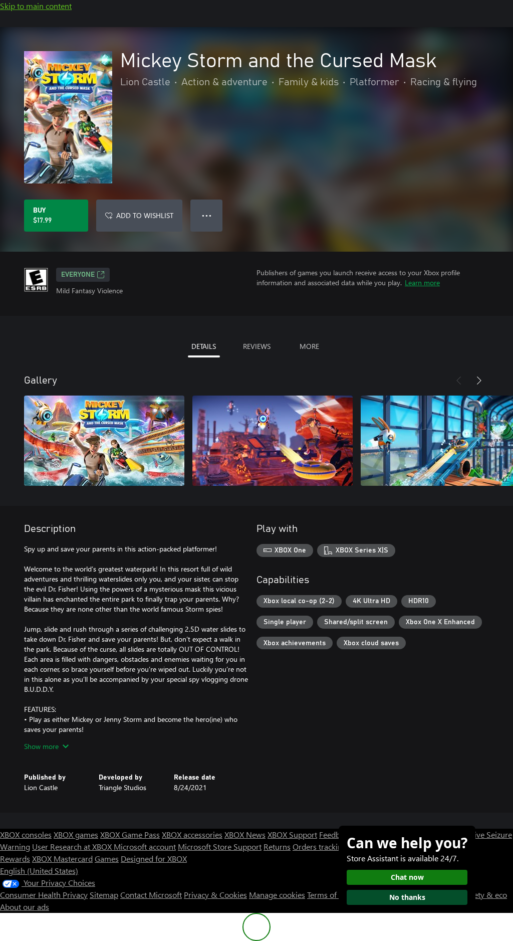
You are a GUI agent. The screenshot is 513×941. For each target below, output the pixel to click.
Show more (41, 746)
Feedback (335, 834)
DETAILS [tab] (203, 346)
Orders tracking (320, 846)
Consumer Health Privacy (44, 894)
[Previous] (459, 380)
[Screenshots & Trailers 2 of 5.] (272, 441)
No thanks (407, 897)
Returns (277, 846)
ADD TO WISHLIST (144, 215)
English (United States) (39, 870)
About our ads (24, 906)
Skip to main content (36, 6)
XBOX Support (292, 834)
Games (107, 858)
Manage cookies (277, 894)
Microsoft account (145, 846)
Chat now (407, 877)
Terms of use (329, 894)
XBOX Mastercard (62, 858)
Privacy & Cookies (215, 894)
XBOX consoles (26, 834)
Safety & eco (485, 894)
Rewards (15, 858)
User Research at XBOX (73, 846)
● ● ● (206, 215)
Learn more (422, 282)
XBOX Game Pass (130, 834)
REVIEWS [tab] (257, 346)
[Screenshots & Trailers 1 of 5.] (104, 441)
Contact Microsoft (151, 894)
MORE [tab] (309, 346)
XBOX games (76, 834)
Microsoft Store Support (220, 846)
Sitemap (104, 894)
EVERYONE (78, 274)
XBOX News (245, 834)
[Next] (479, 380)
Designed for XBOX (154, 858)
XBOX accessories (192, 834)
